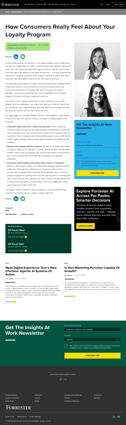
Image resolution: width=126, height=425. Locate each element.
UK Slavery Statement (71, 401)
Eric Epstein (68, 275)
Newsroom (38, 395)
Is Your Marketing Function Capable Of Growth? (92, 269)
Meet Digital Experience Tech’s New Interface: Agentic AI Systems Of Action (31, 271)
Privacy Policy (21, 417)
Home (7, 12)
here (11, 190)
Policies (67, 398)
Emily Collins (13, 45)
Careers (37, 398)
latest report (13, 115)
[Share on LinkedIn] (15, 56)
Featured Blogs (16, 12)
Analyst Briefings (11, 395)
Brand (37, 401)
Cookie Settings (34, 417)
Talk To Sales (118, 4)
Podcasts (97, 398)
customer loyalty (27, 214)
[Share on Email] (22, 56)
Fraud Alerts (9, 401)
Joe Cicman (9, 278)
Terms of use (9, 417)
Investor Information (12, 398)
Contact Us (98, 395)
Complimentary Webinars (73, 395)
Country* (79, 152)
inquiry (42, 190)
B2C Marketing (10, 214)
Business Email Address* (83, 142)
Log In (108, 4)
